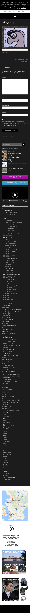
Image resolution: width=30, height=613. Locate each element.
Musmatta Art (12, 232)
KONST (5, 218)
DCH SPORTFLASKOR (9, 245)
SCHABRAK (6, 378)
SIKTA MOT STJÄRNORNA (9, 396)
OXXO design (7, 466)
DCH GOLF (6, 301)
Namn (4, 98)
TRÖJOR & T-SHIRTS (9, 343)
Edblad (5, 433)
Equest (5, 437)
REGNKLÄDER (7, 347)
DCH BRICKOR (7, 257)
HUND (3, 398)
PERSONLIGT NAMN (9, 305)
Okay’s (5, 464)
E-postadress (6, 105)
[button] (15, 195)
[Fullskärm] (26, 201)
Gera (4, 443)
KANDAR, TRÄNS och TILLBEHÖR (12, 376)
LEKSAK (4, 386)
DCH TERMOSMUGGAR (10, 251)
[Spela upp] (4, 201)
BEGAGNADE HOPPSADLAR (11, 311)
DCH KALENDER (7, 210)
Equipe (5, 439)
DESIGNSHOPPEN (7, 208)
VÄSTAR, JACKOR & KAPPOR (11, 345)
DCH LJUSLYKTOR (8, 261)
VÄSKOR (4, 327)
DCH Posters (9, 291)
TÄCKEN (5, 383)
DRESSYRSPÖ (6, 361)
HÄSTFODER (5, 388)
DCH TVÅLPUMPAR (8, 262)
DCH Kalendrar (10, 288)
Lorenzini (5, 460)
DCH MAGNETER (8, 281)
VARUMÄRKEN (6, 408)
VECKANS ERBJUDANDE (10, 212)
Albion (5, 414)
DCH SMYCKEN (7, 216)
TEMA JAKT (6, 297)
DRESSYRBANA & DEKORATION (11, 325)
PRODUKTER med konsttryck (14, 222)
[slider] (13, 200)
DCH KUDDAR (7, 264)
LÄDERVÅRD (7, 315)
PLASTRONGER (7, 338)
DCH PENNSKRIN (8, 278)
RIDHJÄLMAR (6, 357)
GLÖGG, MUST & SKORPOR (10, 402)
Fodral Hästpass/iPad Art (15, 234)
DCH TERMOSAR (8, 253)
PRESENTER (5, 321)
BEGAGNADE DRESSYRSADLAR (12, 309)
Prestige (5, 471)
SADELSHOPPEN (7, 307)
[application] (15, 194)
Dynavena (6, 430)
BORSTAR (6, 370)
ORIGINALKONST (10, 220)
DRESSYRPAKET (6, 317)
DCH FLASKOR (7, 247)
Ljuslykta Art (11, 228)
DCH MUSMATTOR (8, 272)
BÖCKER (4, 394)
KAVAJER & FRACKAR (9, 340)
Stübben (5, 475)
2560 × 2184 (5, 52)
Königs (5, 456)
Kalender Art (11, 224)
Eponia (5, 435)
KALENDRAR (5, 392)
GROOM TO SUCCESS (8, 367)
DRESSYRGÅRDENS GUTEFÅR (11, 400)
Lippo (4, 458)
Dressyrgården (7, 428)
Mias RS (5, 462)
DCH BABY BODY (8, 238)
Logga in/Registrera (9, 11)
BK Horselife (6, 422)
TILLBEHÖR (6, 313)
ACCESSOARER (7, 351)
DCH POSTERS (7, 236)
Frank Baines (6, 441)
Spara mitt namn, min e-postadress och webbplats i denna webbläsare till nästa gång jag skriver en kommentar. (15, 123)
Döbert (5, 432)
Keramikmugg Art (13, 226)
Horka (4, 449)
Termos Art (11, 230)
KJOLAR (5, 336)
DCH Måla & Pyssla (11, 289)
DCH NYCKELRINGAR (9, 280)
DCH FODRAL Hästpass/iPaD (11, 274)
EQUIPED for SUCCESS (8, 372)
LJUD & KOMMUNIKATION (9, 365)
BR (4, 424)
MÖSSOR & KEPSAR (9, 349)
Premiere (5, 470)
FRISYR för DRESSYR (8, 330)
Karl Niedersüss (7, 454)
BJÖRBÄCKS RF (6, 406)
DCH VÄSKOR (7, 266)
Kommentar (5, 77)
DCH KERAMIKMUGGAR (10, 243)
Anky (4, 420)
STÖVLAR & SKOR (7, 359)
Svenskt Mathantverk (9, 477)
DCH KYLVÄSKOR (8, 268)
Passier (5, 468)
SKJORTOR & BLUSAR (9, 342)
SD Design (6, 473)
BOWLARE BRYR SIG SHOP (11, 293)
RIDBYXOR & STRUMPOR (10, 355)
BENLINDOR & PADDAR (10, 381)
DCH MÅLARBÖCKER (9, 276)
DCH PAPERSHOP (8, 283)
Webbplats (5, 112)
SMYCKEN (5, 332)
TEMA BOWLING (8, 299)
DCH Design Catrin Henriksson (11, 411)
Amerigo (5, 418)
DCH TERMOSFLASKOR (10, 249)
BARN (3, 363)
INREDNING (5, 323)
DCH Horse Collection (9, 426)
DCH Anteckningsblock (12, 286)
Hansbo (5, 445)
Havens (5, 447)
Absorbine (6, 416)
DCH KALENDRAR (8, 270)
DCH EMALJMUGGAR (9, 242)
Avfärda (23, 8)
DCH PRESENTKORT (9, 214)
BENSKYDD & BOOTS (9, 380)
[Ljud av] (23, 201)
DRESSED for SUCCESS (8, 334)
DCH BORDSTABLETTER (10, 259)
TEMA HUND (6, 295)
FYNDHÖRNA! (6, 404)
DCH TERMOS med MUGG (10, 255)
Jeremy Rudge (7, 452)
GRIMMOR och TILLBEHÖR (11, 374)
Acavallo (5, 412)
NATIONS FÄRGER (7, 390)
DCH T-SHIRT (7, 240)
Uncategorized (7, 479)
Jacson (5, 451)
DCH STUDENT (7, 303)
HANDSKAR (6, 353)
